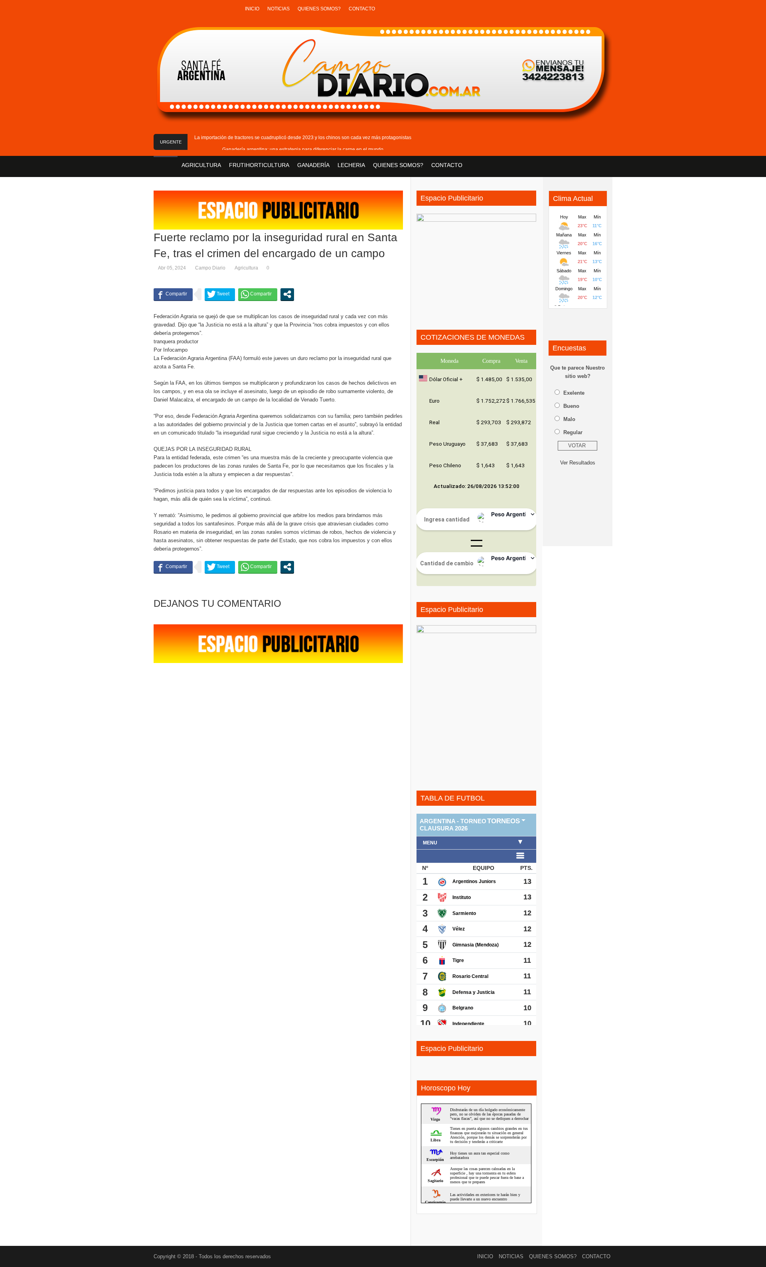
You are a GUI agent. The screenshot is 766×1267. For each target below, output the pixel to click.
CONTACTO (362, 9)
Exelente (573, 393)
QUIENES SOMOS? (319, 9)
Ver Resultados (577, 463)
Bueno (571, 406)
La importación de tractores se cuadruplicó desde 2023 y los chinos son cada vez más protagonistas (302, 137)
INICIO (252, 9)
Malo (569, 419)
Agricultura (246, 268)
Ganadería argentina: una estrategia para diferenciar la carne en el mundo (302, 149)
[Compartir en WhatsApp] (257, 294)
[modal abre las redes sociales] (287, 294)
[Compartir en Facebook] (173, 294)
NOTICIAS (278, 9)
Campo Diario (210, 268)
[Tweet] (220, 294)
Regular (572, 432)
